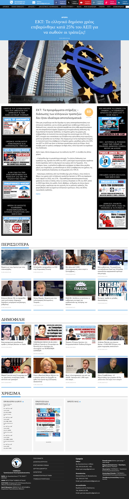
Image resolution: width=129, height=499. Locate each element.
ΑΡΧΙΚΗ (6, 7)
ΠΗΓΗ (38, 194)
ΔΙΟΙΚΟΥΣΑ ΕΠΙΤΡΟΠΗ (40, 462)
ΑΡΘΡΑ (64, 17)
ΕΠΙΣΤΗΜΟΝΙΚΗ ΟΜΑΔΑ (41, 465)
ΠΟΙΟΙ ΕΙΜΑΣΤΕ (17, 7)
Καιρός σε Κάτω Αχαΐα (8, 432)
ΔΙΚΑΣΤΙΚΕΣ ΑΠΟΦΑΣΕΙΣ (48, 7)
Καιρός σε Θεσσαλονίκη (8, 423)
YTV (109, 7)
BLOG (79, 7)
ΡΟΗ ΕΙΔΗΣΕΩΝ (90, 7)
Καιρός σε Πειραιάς (7, 414)
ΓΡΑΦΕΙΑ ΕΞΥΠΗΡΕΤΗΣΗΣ (41, 479)
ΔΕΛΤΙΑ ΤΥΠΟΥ (67, 7)
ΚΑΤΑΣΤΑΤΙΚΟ (37, 472)
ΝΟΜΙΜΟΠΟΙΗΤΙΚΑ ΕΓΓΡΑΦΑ (42, 475)
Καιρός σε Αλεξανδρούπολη (9, 441)
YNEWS (102, 7)
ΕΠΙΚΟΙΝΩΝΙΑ (118, 7)
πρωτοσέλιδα (48, 442)
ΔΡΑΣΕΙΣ (31, 7)
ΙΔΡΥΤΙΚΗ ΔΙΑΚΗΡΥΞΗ (40, 468)
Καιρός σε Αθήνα (7, 405)
